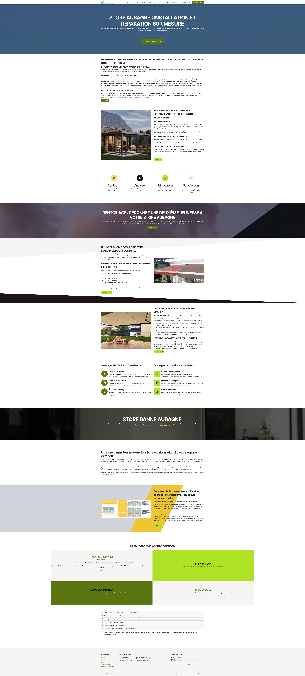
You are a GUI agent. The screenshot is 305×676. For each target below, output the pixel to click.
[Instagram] (189, 664)
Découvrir (158, 159)
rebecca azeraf (203, 590)
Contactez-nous (197, 2)
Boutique (105, 100)
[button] (167, 2)
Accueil (103, 657)
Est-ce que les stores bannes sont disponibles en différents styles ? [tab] (122, 619)
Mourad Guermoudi (102, 556)
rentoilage (114, 270)
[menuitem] (120, 2)
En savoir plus (106, 292)
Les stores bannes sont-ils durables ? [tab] (114, 625)
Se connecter (186, 2)
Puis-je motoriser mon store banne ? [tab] (114, 622)
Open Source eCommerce (197, 674)
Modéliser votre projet (107, 666)
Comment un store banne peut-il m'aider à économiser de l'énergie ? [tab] (122, 616)
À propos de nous (106, 659)
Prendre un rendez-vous (152, 41)
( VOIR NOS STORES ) (165, 425)
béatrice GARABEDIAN (102, 590)
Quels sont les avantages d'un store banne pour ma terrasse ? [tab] (121, 612)
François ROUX (203, 563)
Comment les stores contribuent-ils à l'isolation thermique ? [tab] (120, 628)
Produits (103, 661)
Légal (102, 662)
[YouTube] (185, 664)
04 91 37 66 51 (177, 661)
